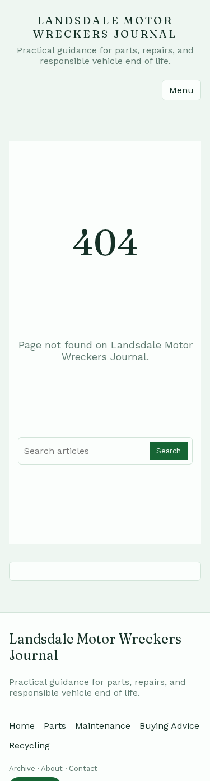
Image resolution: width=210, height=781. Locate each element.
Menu (181, 90)
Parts (55, 725)
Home (22, 725)
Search (168, 451)
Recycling (29, 745)
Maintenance (102, 725)
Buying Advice (169, 725)
